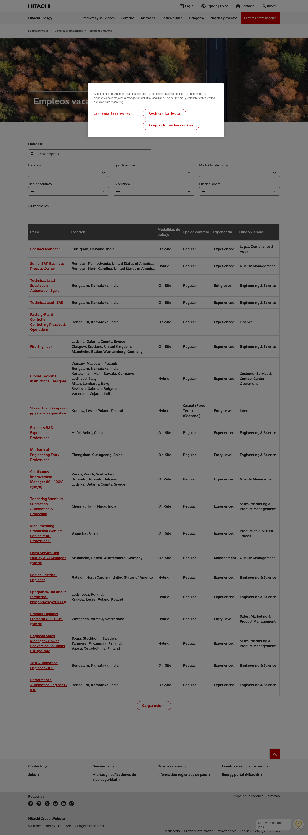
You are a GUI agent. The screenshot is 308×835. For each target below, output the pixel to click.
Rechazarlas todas (164, 113)
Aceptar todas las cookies (171, 125)
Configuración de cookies (112, 113)
